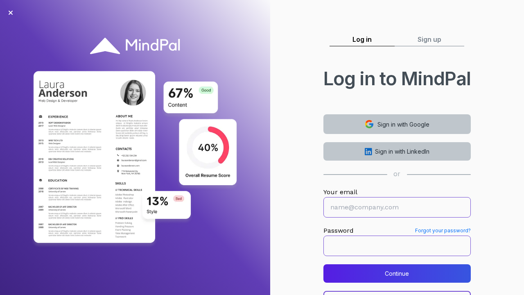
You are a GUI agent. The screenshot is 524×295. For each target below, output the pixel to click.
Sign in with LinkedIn (402, 151)
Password (338, 230)
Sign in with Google (403, 124)
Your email (340, 192)
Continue (397, 273)
